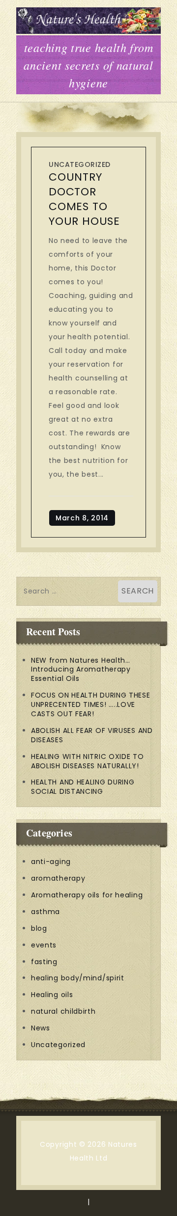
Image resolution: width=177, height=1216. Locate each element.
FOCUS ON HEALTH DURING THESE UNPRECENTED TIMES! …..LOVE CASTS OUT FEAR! (90, 704)
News (40, 1028)
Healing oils (52, 995)
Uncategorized (80, 164)
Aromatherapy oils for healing (87, 895)
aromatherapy (58, 878)
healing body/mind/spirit (77, 978)
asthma (45, 912)
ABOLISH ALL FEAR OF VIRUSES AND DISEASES (92, 735)
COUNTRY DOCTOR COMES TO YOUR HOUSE (84, 199)
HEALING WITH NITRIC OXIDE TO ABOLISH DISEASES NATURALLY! (87, 761)
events (44, 945)
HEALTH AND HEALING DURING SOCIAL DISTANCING (83, 786)
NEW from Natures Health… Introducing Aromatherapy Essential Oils (81, 669)
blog (39, 928)
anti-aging (51, 861)
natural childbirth (63, 1011)
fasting (44, 962)
